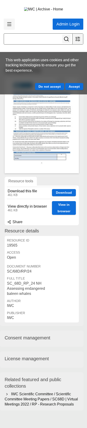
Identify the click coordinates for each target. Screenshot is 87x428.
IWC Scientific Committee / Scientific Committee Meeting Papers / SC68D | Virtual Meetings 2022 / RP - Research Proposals (41, 399)
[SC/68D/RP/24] (42, 125)
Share (17, 222)
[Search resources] (66, 39)
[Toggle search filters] (77, 39)
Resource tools (20, 181)
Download (64, 192)
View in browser (64, 208)
